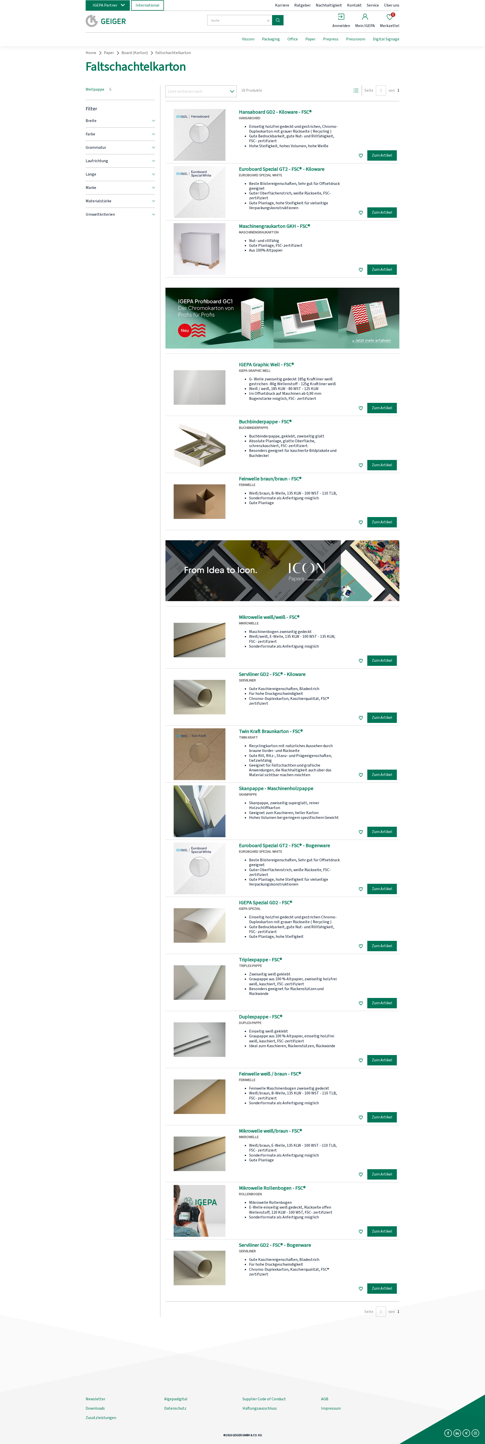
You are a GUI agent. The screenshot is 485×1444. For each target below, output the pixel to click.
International (147, 5)
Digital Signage (386, 39)
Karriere (282, 5)
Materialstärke (98, 201)
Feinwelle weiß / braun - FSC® (270, 1074)
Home (91, 53)
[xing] (466, 1433)
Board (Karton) (135, 53)
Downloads (95, 1408)
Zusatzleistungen (101, 1418)
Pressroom (355, 39)
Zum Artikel (382, 155)
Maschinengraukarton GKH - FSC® (274, 226)
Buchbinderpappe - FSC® (265, 421)
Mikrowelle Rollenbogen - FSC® (272, 1188)
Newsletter (95, 1399)
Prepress (330, 39)
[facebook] (448, 1433)
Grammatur (96, 147)
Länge (91, 174)
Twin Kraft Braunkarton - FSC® (271, 731)
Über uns (391, 5)
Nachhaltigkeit (329, 5)
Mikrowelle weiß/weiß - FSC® (269, 617)
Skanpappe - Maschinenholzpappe (276, 788)
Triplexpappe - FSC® (260, 959)
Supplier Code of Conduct (264, 1399)
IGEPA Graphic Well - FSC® (266, 364)
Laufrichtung (97, 161)
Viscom (248, 39)
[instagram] (475, 1433)
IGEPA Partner (105, 5)
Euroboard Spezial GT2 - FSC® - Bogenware (284, 845)
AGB (324, 1399)
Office (292, 39)
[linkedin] (457, 1433)
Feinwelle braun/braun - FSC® (270, 478)
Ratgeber (302, 5)
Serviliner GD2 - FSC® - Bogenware (275, 1245)
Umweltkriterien (100, 214)
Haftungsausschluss (260, 1408)
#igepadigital (175, 1399)
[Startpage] (127, 21)
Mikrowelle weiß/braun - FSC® (270, 1131)
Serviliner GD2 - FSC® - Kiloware (272, 674)
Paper (310, 39)
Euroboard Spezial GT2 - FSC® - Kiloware (281, 169)
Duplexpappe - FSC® (260, 1016)
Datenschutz (175, 1408)
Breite (91, 121)
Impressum (331, 1408)
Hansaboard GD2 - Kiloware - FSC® (275, 112)
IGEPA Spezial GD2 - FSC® (265, 902)
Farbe (90, 134)
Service (373, 5)
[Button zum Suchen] (277, 20)
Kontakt (354, 5)
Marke (91, 187)
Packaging (271, 39)
